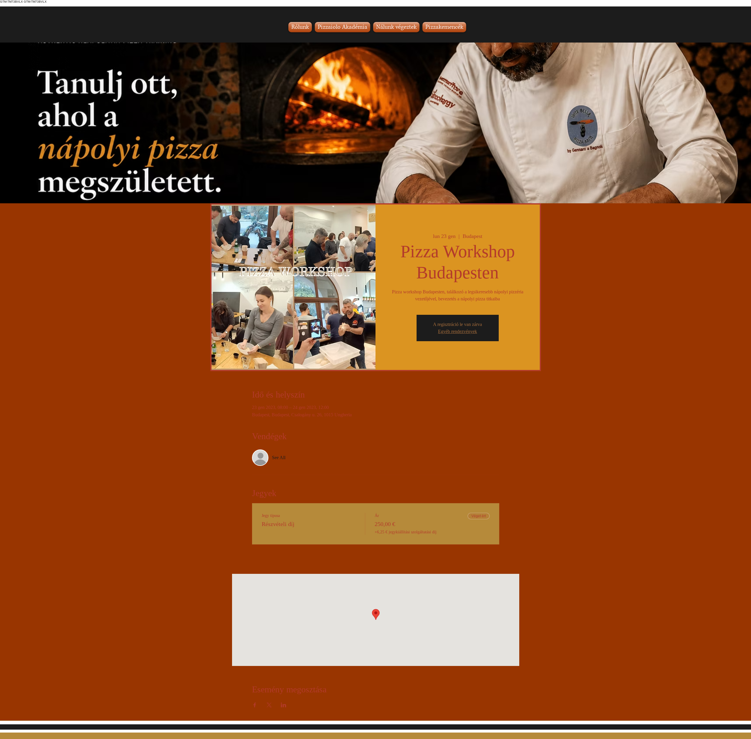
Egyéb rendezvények (457, 331)
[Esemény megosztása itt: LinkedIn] (283, 705)
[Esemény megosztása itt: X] (269, 705)
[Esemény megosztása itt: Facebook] (255, 705)
